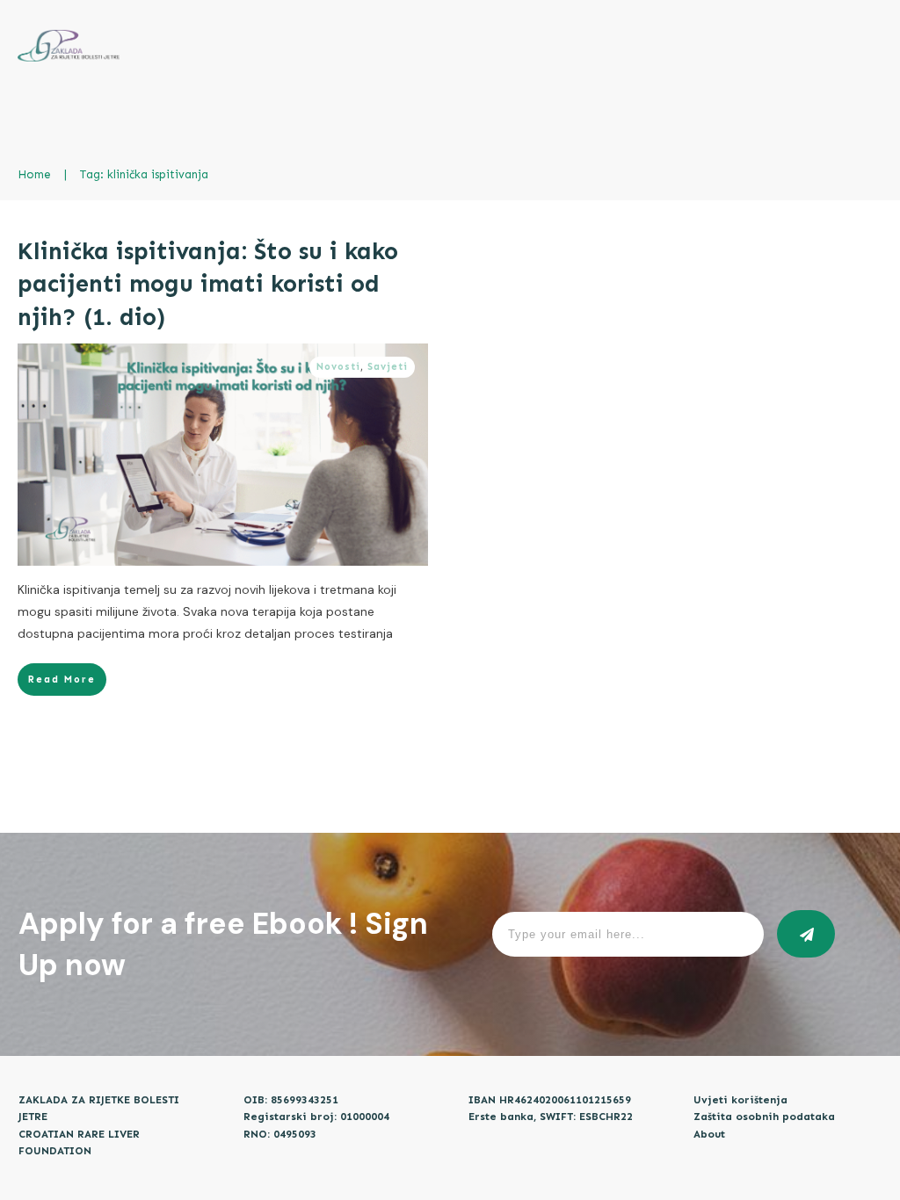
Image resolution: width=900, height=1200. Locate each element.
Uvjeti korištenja (740, 1100)
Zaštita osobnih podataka (764, 1116)
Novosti (338, 366)
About (709, 1134)
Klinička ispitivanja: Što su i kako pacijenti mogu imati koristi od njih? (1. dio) (208, 284)
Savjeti (387, 366)
